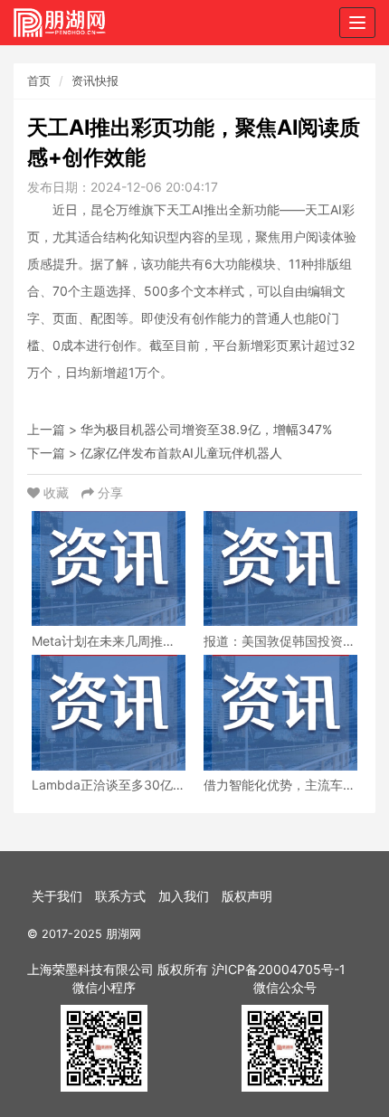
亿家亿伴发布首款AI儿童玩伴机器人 (181, 452)
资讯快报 (95, 80)
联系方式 (120, 896)
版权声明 (247, 896)
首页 (39, 80)
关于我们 (57, 896)
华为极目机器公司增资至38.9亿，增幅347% (206, 429)
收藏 (56, 492)
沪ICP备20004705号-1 (279, 969)
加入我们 (183, 896)
